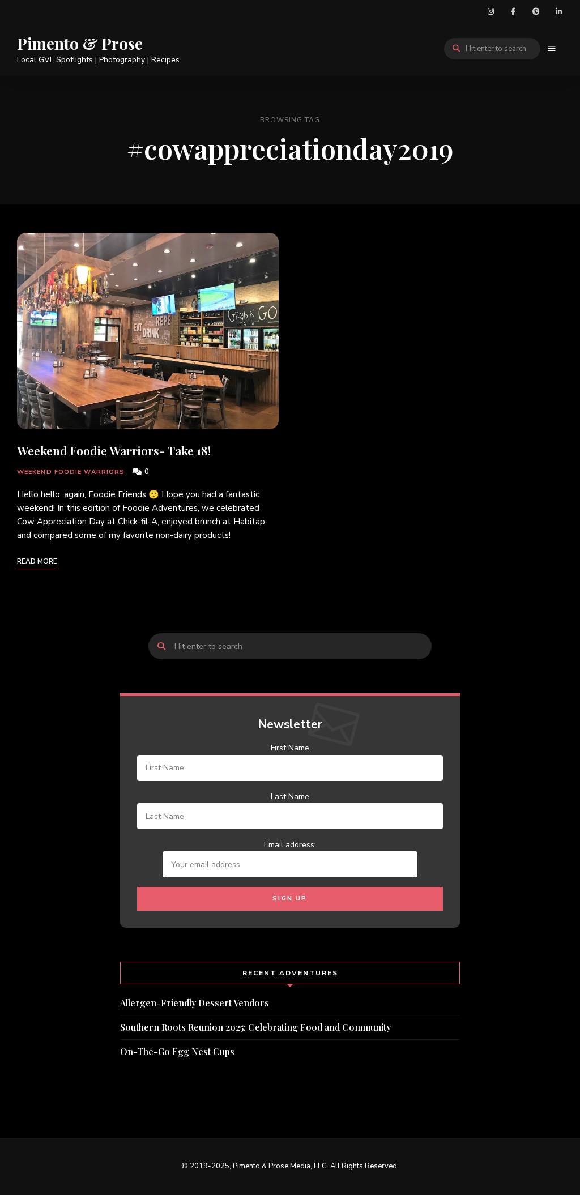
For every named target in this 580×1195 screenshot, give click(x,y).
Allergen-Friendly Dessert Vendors (194, 1003)
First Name (290, 747)
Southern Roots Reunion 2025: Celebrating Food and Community (255, 1027)
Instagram (490, 11)
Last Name (290, 796)
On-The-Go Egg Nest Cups (177, 1051)
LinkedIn (558, 11)
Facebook (513, 11)
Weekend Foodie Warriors (71, 472)
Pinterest (535, 11)
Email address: (290, 844)
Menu (551, 48)
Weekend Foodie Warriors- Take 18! (114, 450)
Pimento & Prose (80, 43)
